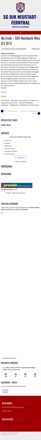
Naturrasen (8, 140)
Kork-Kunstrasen (10, 148)
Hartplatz (7, 143)
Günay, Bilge (6, 125)
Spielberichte (35, 49)
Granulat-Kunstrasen (11, 151)
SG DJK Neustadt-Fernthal (20, 19)
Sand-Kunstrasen (10, 154)
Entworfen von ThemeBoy (8, 434)
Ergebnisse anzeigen (20, 161)
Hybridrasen (8, 146)
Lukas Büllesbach (21, 49)
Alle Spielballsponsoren (8, 358)
